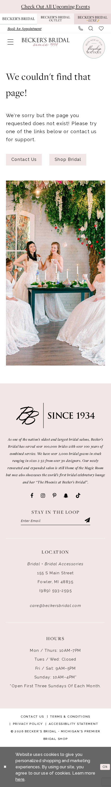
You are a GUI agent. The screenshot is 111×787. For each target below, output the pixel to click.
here (20, 779)
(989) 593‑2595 (55, 590)
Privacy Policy (28, 724)
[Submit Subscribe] (87, 520)
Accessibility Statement (73, 724)
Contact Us (24, 159)
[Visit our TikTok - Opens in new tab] (78, 496)
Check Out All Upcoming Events (55, 6)
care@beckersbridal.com (55, 605)
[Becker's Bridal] (46, 42)
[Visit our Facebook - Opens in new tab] (31, 495)
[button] (10, 42)
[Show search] (91, 28)
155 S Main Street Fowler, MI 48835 (55, 577)
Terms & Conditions (70, 716)
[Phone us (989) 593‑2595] (80, 28)
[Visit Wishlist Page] (101, 28)
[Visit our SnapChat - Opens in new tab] (66, 495)
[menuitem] (24, 28)
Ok (105, 767)
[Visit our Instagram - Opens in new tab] (43, 495)
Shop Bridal (68, 159)
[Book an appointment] (93, 47)
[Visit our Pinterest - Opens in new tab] (54, 495)
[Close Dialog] (5, 767)
